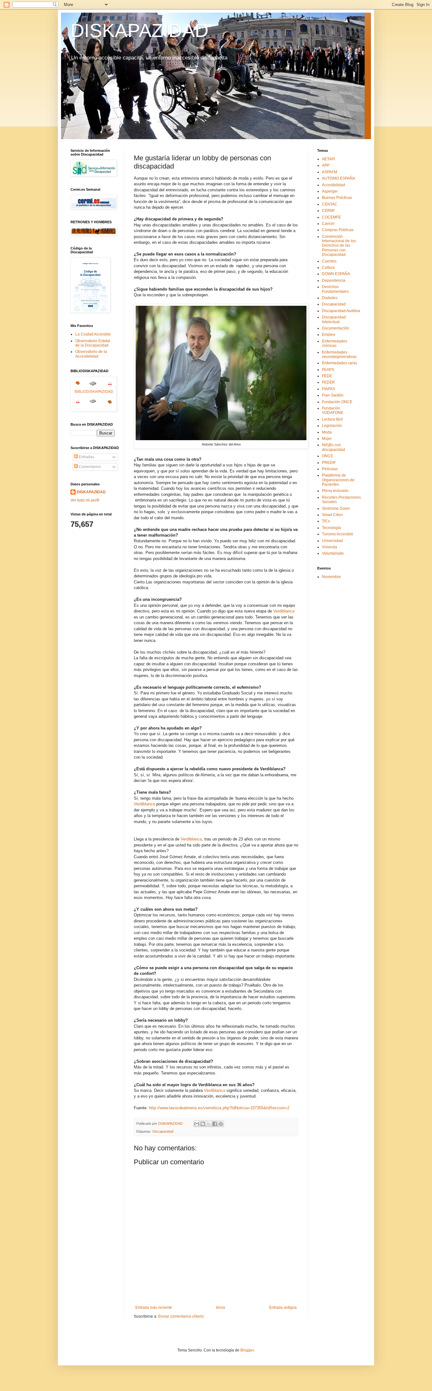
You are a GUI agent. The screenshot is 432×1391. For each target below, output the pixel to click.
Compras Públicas (338, 230)
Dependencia (333, 280)
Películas (330, 469)
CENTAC (329, 204)
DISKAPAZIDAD (139, 30)
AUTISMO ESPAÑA (338, 178)
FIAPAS (328, 389)
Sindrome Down (336, 508)
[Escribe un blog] (203, 1124)
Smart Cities (332, 515)
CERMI (328, 210)
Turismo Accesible (337, 534)
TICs (326, 521)
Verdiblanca (283, 611)
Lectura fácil (332, 419)
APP (326, 165)
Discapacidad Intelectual (334, 319)
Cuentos (329, 261)
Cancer (328, 223)
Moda (327, 432)
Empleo (328, 334)
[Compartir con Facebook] (215, 1124)
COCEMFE (331, 217)
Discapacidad (162, 1131)
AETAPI (328, 159)
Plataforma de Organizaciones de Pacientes (338, 480)
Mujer (327, 438)
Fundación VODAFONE (332, 410)
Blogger (247, 1350)
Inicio (220, 1307)
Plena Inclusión (335, 491)
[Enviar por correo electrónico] (197, 1124)
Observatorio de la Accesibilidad (91, 353)
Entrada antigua (283, 1307)
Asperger (330, 191)
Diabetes (329, 298)
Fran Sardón (332, 395)
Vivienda (329, 547)
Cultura (328, 267)
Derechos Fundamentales (335, 289)
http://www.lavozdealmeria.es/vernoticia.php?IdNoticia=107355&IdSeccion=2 (219, 1107)
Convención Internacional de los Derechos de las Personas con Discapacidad (339, 245)
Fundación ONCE (337, 402)
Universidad (332, 541)
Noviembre (331, 577)
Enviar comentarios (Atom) (181, 1316)
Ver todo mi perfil (85, 500)
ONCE (327, 456)
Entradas (86, 457)
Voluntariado (333, 553)
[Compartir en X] (209, 1124)
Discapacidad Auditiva (341, 311)
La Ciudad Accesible (93, 334)
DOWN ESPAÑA (336, 274)
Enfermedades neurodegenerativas (339, 354)
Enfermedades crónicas (334, 343)
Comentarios (89, 467)
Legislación (332, 425)
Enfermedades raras (339, 363)
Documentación (335, 328)
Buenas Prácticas (337, 197)
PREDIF (329, 462)
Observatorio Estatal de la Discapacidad (92, 343)
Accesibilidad (333, 185)
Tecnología (331, 528)
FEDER (328, 382)
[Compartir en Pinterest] (221, 1124)
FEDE (327, 376)
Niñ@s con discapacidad (333, 447)
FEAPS (328, 369)
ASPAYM (329, 172)
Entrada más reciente (153, 1307)
